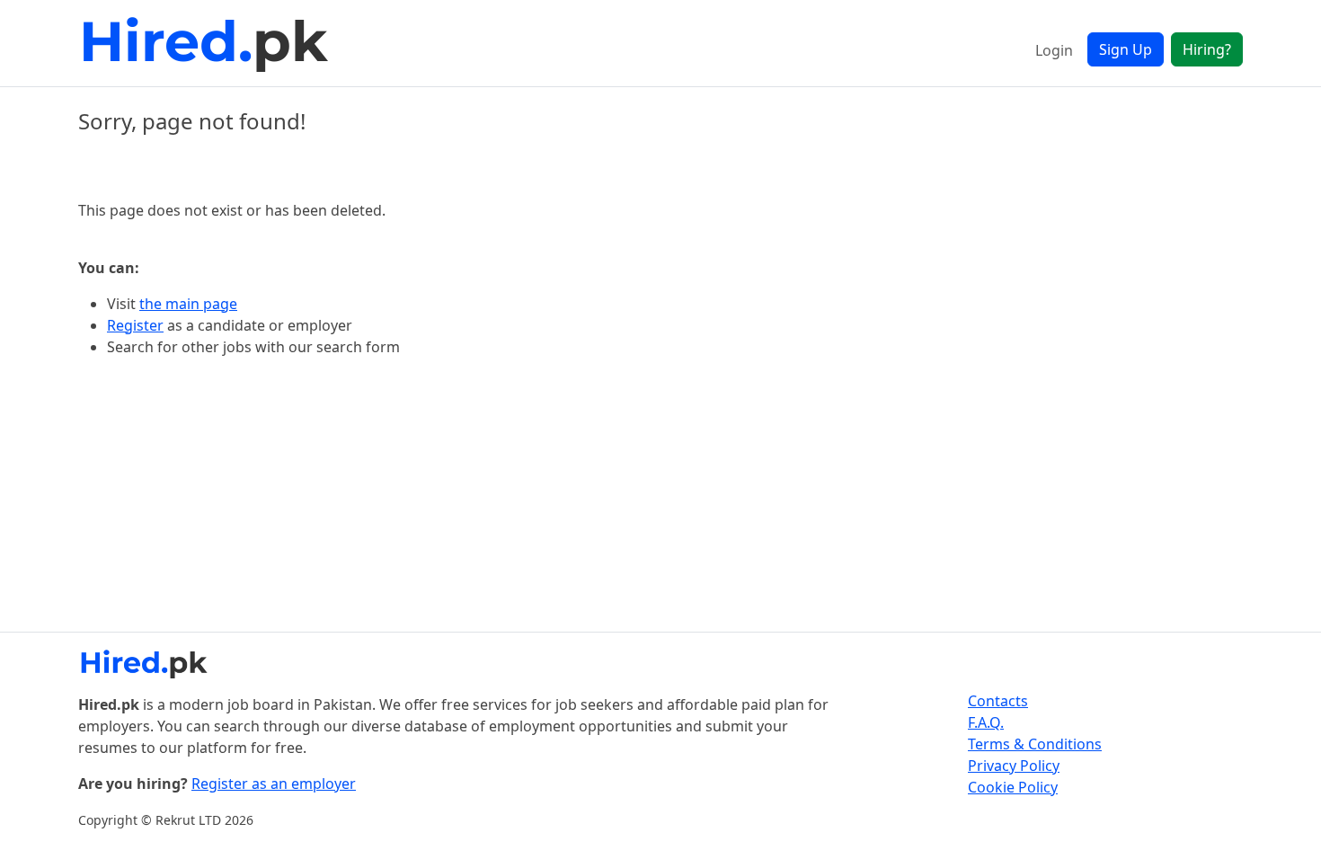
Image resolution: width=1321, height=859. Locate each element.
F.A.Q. (986, 722)
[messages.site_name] (208, 43)
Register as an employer (273, 783)
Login (1054, 50)
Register (135, 325)
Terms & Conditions (1035, 744)
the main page (188, 304)
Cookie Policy (1013, 787)
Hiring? (1207, 49)
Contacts (998, 701)
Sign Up (1125, 49)
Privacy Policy (1013, 765)
